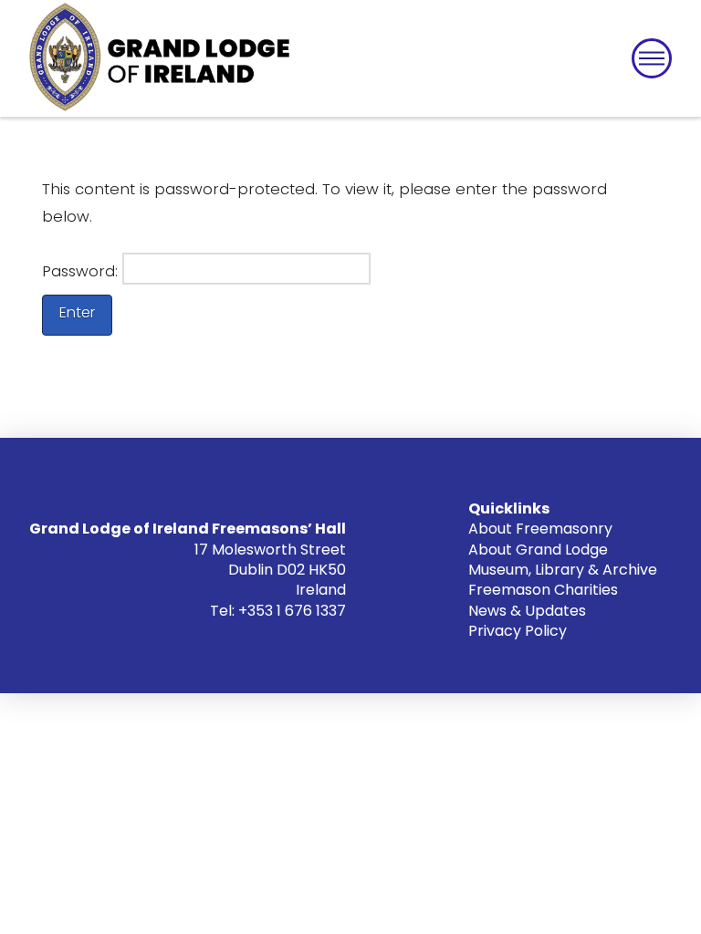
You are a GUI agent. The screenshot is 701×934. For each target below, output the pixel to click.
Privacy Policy (517, 630)
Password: (82, 272)
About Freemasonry (540, 528)
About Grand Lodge (538, 549)
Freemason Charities (543, 589)
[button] (652, 58)
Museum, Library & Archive (562, 569)
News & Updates (527, 610)
